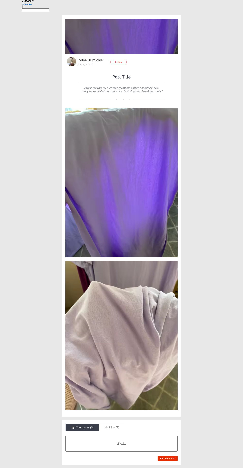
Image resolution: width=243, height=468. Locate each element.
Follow (118, 62)
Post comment (167, 458)
